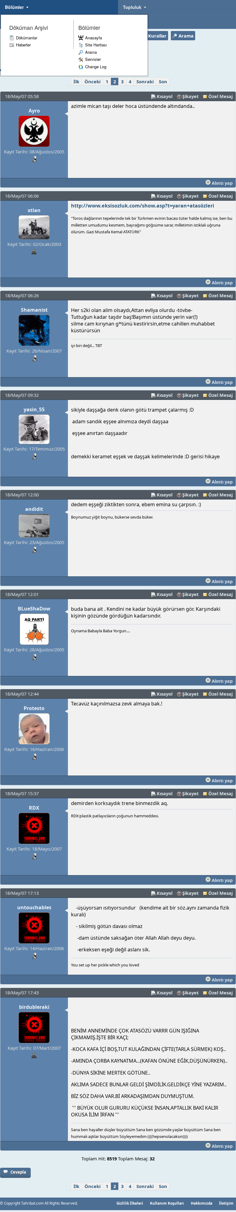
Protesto (34, 708)
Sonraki (145, 81)
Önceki (92, 81)
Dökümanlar (26, 38)
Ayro (34, 110)
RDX (34, 807)
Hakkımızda (201, 1203)
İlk (76, 81)
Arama (91, 52)
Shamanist (34, 309)
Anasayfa (93, 38)
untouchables (34, 907)
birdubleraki (34, 1007)
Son (163, 81)
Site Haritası (96, 45)
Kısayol (164, 96)
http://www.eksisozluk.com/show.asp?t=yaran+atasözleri (142, 205)
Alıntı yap (221, 183)
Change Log (95, 66)
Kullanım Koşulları (167, 1203)
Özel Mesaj (220, 96)
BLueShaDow (34, 608)
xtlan (34, 210)
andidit (34, 509)
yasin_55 (34, 409)
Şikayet (190, 96)
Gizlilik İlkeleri (129, 1203)
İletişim (226, 1203)
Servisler (93, 59)
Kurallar (157, 36)
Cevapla (18, 1172)
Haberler (23, 45)
